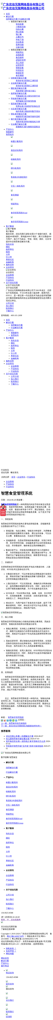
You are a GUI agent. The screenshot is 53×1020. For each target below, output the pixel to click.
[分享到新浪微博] (5, 720)
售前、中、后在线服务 (11, 920)
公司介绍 (15, 376)
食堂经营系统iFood (14, 819)
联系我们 (15, 381)
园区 (13, 343)
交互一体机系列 (13, 805)
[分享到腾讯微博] (8, 720)
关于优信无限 (12, 374)
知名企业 (15, 340)
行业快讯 (15, 371)
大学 (13, 351)
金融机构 (15, 358)
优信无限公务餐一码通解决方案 (20, 736)
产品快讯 (15, 369)
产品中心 (10, 330)
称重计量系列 (12, 782)
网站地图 (10, 954)
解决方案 (10, 322)
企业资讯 (10, 363)
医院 (13, 348)
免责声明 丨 (11, 951)
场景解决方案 (12, 19)
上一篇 (14, 723)
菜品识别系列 (12, 787)
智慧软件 (15, 335)
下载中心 (15, 384)
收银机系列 (11, 791)
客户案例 (10, 338)
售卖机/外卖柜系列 (14, 800)
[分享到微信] (13, 720)
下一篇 (21, 726)
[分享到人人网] (10, 720)
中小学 (14, 353)
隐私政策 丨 (11, 948)
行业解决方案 (24, 19)
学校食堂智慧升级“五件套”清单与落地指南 (24, 746)
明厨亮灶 (10, 814)
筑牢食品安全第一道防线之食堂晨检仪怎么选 (25, 741)
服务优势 (10, 361)
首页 (8, 320)
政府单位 (15, 346)
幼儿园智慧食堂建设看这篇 (18, 739)
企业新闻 (15, 366)
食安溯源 (10, 810)
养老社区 (15, 356)
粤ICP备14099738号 (15, 936)
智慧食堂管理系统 (16, 717)
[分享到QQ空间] (2, 720)
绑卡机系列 (11, 796)
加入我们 (15, 379)
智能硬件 (15, 333)
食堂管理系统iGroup (14, 823)
